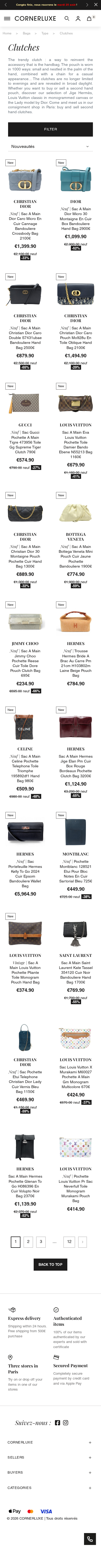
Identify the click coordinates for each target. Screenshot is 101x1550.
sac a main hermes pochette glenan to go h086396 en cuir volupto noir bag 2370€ (25, 1186)
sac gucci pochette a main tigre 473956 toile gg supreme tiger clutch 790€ (25, 442)
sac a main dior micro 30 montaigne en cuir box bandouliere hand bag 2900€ (76, 219)
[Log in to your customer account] (78, 18)
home (7, 33)
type (44, 33)
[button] (66, 18)
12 (69, 1241)
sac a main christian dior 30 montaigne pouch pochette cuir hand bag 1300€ (25, 556)
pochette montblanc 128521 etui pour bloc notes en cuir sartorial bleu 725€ (75, 871)
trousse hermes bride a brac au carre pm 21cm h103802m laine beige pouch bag (76, 663)
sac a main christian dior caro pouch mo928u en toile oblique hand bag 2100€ (76, 338)
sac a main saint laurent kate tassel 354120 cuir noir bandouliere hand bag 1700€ (76, 973)
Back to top (51, 1264)
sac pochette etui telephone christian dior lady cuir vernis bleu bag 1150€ (25, 1082)
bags (26, 33)
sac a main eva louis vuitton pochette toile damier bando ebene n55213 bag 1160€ (75, 444)
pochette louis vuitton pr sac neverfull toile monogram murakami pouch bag (76, 1188)
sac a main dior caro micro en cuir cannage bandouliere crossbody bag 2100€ (25, 226)
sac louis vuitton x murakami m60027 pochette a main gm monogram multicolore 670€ (76, 1077)
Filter (50, 129)
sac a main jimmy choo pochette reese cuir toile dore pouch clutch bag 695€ (25, 663)
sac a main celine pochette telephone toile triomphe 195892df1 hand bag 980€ (25, 768)
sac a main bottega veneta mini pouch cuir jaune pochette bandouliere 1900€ (76, 556)
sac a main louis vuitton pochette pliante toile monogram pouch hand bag (25, 973)
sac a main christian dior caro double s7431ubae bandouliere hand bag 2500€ (25, 338)
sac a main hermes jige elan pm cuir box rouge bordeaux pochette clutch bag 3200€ (76, 766)
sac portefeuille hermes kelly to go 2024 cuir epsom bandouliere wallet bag (25, 873)
